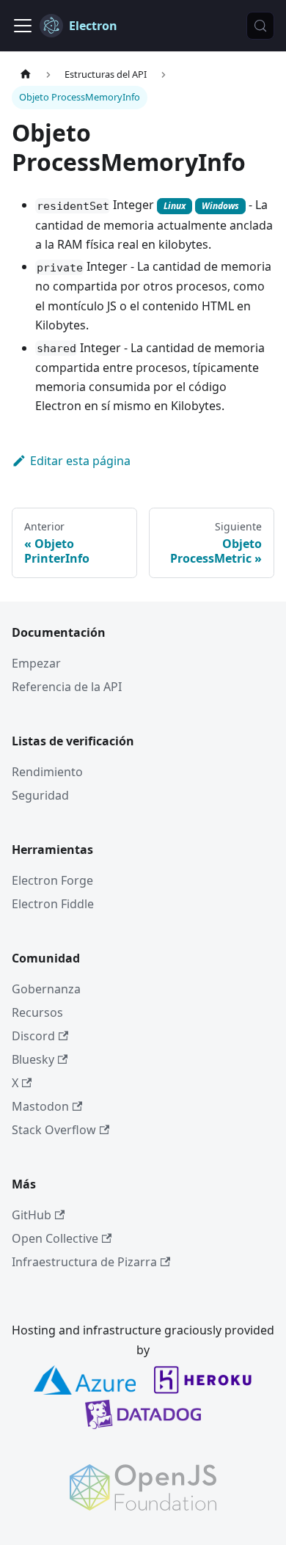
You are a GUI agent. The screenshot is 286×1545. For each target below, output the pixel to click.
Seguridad (40, 795)
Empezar (36, 663)
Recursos (37, 1012)
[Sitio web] (26, 74)
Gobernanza (46, 989)
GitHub (31, 1215)
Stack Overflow (54, 1130)
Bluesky (33, 1059)
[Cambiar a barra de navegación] (23, 26)
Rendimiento (47, 772)
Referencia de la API (67, 687)
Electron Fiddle (53, 904)
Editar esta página (80, 461)
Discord (33, 1036)
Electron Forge (52, 880)
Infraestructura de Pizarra (84, 1262)
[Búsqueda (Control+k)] (260, 26)
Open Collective (55, 1238)
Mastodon (40, 1106)
